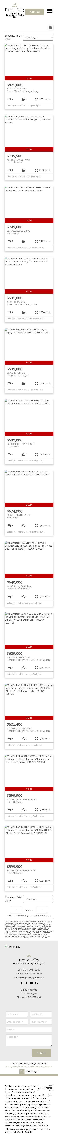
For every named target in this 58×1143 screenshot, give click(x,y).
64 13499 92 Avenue (23, 303)
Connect (34, 12)
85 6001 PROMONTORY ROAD (22, 800)
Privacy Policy (12, 1066)
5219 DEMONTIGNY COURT (21, 445)
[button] (34, 12)
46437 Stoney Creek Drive (19, 587)
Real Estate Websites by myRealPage (35, 1066)
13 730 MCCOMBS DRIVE (28, 729)
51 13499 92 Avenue (23, 90)
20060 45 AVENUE (17, 374)
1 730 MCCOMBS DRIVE (28, 658)
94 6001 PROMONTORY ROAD (22, 871)
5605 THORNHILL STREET (20, 516)
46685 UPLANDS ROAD (18, 161)
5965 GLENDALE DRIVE (18, 232)
